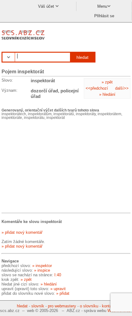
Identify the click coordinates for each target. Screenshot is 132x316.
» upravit (58, 288)
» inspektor (42, 265)
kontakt (108, 306)
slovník (37, 306)
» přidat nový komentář (22, 232)
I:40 (57, 275)
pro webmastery (62, 306)
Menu (102, 6)
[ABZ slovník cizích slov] (24, 40)
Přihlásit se (104, 16)
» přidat (62, 293)
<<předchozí (97, 88)
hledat (82, 57)
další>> (122, 88)
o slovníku (89, 306)
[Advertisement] (48, 167)
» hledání (107, 94)
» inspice (42, 270)
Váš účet (46, 6)
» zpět (107, 82)
